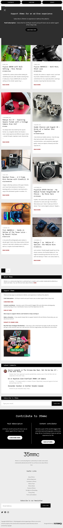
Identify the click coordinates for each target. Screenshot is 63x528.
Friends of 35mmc (31, 488)
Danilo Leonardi (14, 370)
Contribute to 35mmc (31, 481)
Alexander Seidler (15, 386)
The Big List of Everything (31, 490)
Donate (52, 2)
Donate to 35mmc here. (11, 322)
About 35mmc (31, 477)
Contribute (11, 2)
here (34, 283)
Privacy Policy (31, 492)
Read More (6, 84)
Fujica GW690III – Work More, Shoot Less (46, 68)
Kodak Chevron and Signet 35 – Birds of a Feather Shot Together (47, 129)
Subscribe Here (31, 30)
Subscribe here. (9, 302)
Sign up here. (8, 310)
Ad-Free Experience (31, 479)
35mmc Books (31, 486)
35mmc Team (31, 483)
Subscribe (31, 2)
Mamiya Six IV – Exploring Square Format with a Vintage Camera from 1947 (15, 122)
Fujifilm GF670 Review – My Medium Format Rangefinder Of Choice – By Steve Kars (46, 192)
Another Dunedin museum (34, 386)
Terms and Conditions (31, 494)
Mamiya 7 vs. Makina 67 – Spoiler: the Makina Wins (44, 244)
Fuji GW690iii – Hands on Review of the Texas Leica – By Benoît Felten (15, 232)
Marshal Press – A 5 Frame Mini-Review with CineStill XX (16, 178)
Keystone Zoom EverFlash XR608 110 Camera (29, 379)
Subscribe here (14, 438)
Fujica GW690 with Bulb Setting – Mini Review (12, 68)
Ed (9, 379)
